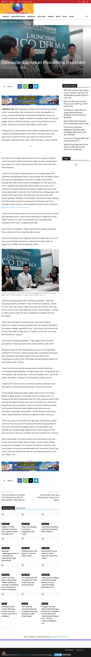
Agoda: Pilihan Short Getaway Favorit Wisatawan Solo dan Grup (76, 122)
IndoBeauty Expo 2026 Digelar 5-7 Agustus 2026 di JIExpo (29, 553)
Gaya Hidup (41, 16)
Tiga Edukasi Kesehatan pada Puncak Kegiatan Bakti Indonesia (50, 529)
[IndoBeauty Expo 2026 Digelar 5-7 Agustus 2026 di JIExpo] (30, 543)
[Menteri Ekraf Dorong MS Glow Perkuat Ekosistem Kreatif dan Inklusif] (50, 543)
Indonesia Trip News (25, 655)
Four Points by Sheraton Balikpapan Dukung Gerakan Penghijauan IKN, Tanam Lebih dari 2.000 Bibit (75, 131)
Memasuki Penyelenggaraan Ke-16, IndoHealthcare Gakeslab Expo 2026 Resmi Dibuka (10, 555)
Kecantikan (14, 57)
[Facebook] (80, 1)
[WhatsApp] (25, 86)
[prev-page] (3, 627)
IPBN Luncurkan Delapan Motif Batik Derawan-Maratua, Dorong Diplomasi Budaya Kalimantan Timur (50, 582)
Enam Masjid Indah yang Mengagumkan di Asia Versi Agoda (48, 497)
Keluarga (24, 603)
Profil (64, 16)
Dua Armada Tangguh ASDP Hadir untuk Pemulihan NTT (76, 139)
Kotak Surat (80, 650)
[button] (86, 16)
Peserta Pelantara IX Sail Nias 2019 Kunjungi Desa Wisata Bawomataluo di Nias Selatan (13, 497)
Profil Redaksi (69, 650)
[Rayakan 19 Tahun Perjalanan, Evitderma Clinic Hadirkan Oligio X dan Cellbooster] (10, 519)
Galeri (71, 16)
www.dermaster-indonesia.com (15, 207)
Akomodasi (31, 16)
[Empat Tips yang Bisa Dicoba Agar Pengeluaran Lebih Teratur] (30, 519)
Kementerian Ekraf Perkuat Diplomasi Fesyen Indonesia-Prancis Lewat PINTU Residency (9, 611)
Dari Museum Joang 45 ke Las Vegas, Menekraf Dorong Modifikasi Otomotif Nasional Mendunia (75, 113)
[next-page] (6, 627)
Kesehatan (45, 524)
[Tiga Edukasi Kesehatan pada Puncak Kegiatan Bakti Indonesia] (50, 519)
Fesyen (4, 603)
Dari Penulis (20, 508)
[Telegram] (36, 86)
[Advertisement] (30, 150)
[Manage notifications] (4, 653)
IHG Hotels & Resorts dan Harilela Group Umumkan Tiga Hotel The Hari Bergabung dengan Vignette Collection (76, 94)
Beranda (6, 16)
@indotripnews (58, 637)
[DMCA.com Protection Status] (61, 655)
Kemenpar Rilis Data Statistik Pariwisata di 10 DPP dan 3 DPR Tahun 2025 (75, 103)
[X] (87, 1)
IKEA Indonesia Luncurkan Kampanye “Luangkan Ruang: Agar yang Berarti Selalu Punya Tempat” (30, 611)
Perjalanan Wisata (18, 16)
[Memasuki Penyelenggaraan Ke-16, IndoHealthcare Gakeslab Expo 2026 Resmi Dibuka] (10, 543)
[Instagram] (83, 1)
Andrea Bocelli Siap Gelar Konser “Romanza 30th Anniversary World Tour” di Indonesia (76, 147)
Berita (58, 16)
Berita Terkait (8, 508)
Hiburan (51, 16)
